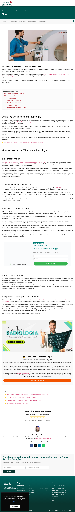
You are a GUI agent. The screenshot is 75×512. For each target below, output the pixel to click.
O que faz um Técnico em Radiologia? (14, 93)
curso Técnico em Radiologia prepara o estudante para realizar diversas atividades (24, 162)
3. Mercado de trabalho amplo (13, 102)
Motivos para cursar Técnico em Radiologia (15, 95)
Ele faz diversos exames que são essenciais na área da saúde (33, 122)
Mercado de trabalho (32, 21)
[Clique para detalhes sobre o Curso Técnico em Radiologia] (37, 353)
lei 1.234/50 (58, 188)
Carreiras (4, 21)
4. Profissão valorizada (11, 105)
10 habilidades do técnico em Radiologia (17, 403)
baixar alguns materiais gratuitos (43, 438)
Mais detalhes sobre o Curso (37, 380)
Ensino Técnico (22, 21)
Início (2, 10)
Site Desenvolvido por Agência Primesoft (60, 510)
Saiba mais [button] (16, 502)
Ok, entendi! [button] (15, 506)
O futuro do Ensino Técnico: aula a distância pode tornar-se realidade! (25, 400)
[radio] (31, 417)
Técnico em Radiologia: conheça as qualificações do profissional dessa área (23, 142)
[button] (31, 445)
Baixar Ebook (50, 264)
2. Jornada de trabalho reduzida (13, 100)
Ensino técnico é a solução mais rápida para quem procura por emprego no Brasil (28, 394)
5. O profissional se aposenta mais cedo (15, 107)
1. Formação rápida (10, 98)
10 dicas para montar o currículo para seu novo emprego (21, 397)
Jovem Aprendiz (42, 21)
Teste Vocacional (13, 21)
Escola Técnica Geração (23, 373)
